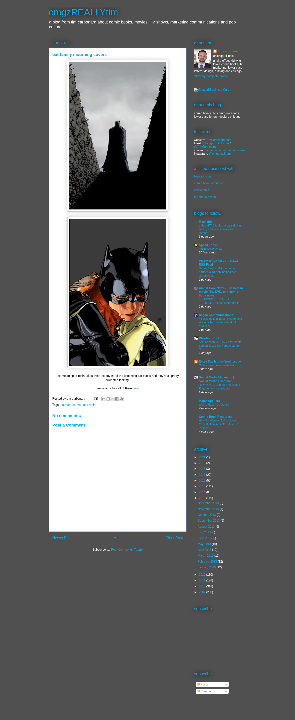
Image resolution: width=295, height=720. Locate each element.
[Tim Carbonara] (211, 89)
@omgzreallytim (220, 153)
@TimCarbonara (205, 146)
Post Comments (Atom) (127, 549)
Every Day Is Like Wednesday (220, 361)
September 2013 (209, 520)
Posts (204, 684)
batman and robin (83, 404)
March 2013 (206, 555)
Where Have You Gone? (214, 404)
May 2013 (205, 544)
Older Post (174, 538)
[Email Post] (95, 398)
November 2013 (209, 509)
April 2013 (205, 550)
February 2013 (208, 561)
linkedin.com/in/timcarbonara (225, 150)
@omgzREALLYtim (216, 143)
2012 (202, 574)
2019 (202, 463)
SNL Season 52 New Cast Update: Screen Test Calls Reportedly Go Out (220, 345)
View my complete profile (211, 76)
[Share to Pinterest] (121, 399)
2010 (202, 586)
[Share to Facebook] (117, 399)
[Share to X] (112, 399)
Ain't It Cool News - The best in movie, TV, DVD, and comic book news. (221, 291)
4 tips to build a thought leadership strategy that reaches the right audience (220, 322)
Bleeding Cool (209, 338)
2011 (202, 580)
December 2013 (209, 503)
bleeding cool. (203, 176)
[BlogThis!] (108, 399)
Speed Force (208, 245)
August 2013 (206, 526)
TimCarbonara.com (218, 140)
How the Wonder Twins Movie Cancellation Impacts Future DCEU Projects (221, 424)
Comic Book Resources (215, 416)
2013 (202, 498)
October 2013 (207, 515)
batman (66, 404)
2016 (202, 480)
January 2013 (207, 567)
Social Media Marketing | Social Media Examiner (216, 379)
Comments (207, 691)
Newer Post (61, 538)
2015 (202, 486)
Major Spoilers (209, 401)
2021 (202, 457)
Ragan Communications (216, 315)
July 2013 (205, 532)
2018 (202, 468)
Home (119, 538)
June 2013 (205, 538)
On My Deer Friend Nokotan (216, 365)
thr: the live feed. (205, 197)
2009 (202, 592)
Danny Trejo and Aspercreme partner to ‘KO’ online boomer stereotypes (217, 272)
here (136, 388)
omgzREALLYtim (83, 12)
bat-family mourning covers (79, 54)
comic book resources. (209, 183)
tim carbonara (228, 51)
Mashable (205, 222)
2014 (202, 492)
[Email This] (103, 399)
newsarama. (202, 190)
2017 (202, 474)
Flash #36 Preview (210, 248)
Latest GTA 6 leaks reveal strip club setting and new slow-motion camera (220, 229)
